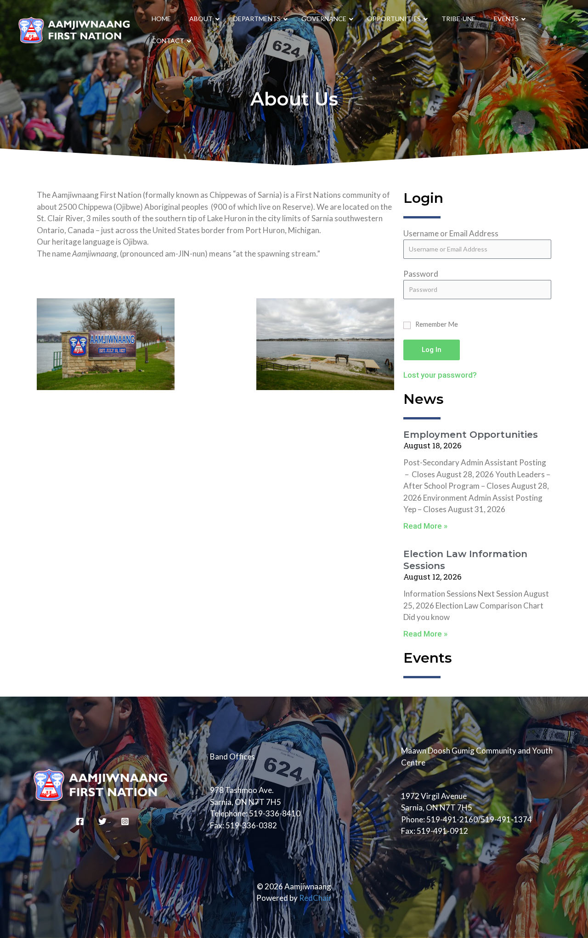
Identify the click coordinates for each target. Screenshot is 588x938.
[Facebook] (80, 821)
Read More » (425, 525)
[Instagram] (125, 821)
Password (420, 274)
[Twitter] (102, 821)
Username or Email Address (450, 233)
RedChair (315, 898)
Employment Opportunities (470, 434)
